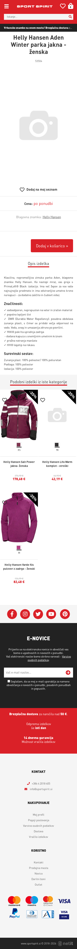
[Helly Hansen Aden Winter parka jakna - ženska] (38, 125)
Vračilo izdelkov (38, 836)
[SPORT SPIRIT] (35, 6)
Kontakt (38, 862)
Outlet (38, 884)
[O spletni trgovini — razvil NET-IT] (65, 943)
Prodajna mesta (38, 868)
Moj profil (38, 814)
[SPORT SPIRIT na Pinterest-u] (65, 614)
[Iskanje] (70, 17)
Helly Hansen (52, 217)
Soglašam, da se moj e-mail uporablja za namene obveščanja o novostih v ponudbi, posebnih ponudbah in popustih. (39, 684)
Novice (39, 873)
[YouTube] (51, 614)
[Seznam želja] (63, 7)
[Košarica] (69, 6)
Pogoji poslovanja (38, 820)
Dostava (38, 831)
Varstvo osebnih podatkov (38, 825)
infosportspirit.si (41, 789)
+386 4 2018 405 (41, 783)
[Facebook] (12, 614)
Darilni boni (38, 879)
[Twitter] (38, 614)
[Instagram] (25, 614)
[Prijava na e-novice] (68, 673)
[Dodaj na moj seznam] (4, 401)
